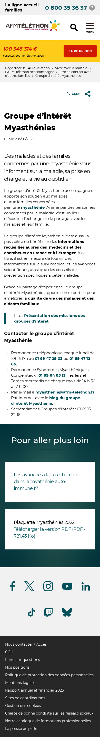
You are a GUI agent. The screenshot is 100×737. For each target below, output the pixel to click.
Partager (73, 93)
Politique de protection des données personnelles (49, 675)
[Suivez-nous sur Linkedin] (86, 589)
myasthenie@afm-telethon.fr (64, 392)
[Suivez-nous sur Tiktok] (31, 615)
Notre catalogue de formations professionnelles (48, 721)
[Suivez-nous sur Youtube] (67, 589)
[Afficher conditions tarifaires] (92, 7)
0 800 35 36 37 (66, 7)
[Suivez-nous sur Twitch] (48, 615)
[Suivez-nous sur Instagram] (48, 590)
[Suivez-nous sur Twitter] (29, 590)
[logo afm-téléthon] (33, 30)
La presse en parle (21, 728)
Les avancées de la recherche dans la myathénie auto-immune (45, 481)
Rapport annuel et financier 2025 (34, 690)
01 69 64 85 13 (52, 375)
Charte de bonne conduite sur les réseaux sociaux (49, 713)
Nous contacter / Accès (26, 644)
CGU (9, 652)
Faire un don (80, 51)
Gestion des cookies (23, 705)
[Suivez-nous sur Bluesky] (67, 616)
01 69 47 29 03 (49, 358)
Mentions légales (20, 682)
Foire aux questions (22, 659)
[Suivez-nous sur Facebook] (12, 590)
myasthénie (33, 207)
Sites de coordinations (25, 698)
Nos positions (17, 667)
